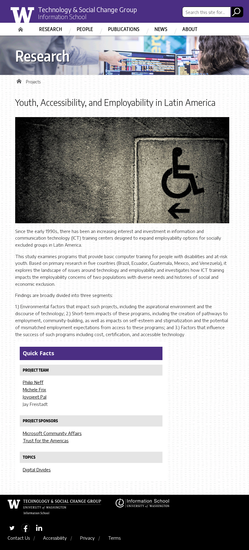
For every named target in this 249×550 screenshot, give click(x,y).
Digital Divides (37, 469)
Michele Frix (34, 389)
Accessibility (55, 538)
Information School (62, 16)
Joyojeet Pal (34, 397)
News (161, 29)
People (85, 29)
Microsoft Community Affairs (52, 433)
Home (21, 27)
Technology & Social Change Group (87, 9)
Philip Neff (33, 382)
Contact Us (19, 538)
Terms (114, 538)
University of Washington (35, 19)
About (190, 29)
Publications (124, 29)
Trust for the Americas (46, 440)
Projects (33, 82)
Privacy (87, 538)
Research (50, 29)
